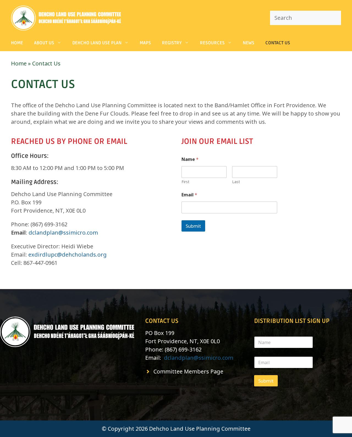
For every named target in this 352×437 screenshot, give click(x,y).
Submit (193, 226)
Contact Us (277, 43)
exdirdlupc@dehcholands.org (67, 254)
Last (236, 181)
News (248, 43)
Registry (172, 43)
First (185, 181)
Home (17, 43)
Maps (145, 43)
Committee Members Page (188, 371)
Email (189, 194)
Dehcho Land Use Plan (97, 43)
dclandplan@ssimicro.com (63, 232)
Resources (212, 43)
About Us (44, 43)
